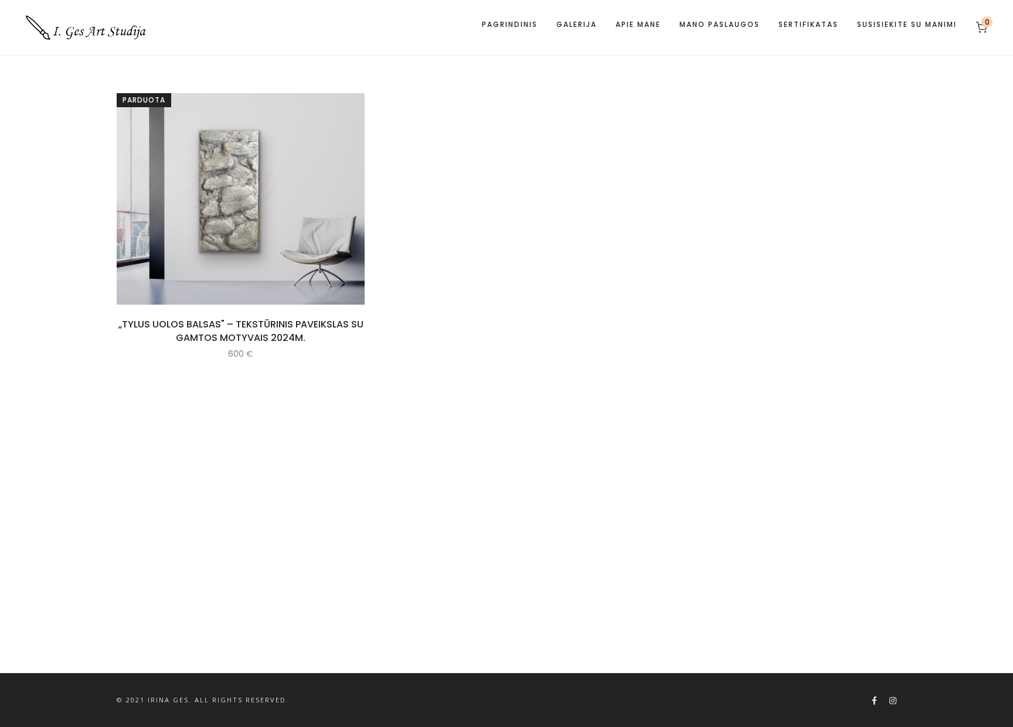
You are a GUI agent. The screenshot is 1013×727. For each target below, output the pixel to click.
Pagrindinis (510, 24)
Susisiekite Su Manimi (907, 24)
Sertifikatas (808, 24)
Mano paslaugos (719, 24)
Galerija (576, 24)
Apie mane (638, 24)
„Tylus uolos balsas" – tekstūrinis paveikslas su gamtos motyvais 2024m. (240, 331)
